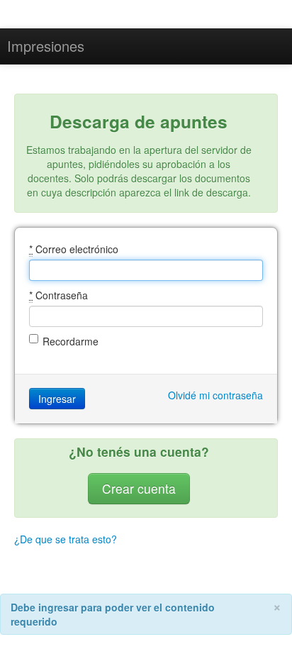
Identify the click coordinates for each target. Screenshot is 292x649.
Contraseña (58, 295)
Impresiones (45, 45)
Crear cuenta (139, 488)
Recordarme (71, 341)
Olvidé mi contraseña (215, 395)
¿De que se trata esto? (65, 539)
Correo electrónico (73, 249)
